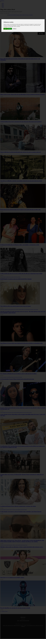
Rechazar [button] (9, 28)
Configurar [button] (14, 28)
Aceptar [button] (5, 28)
